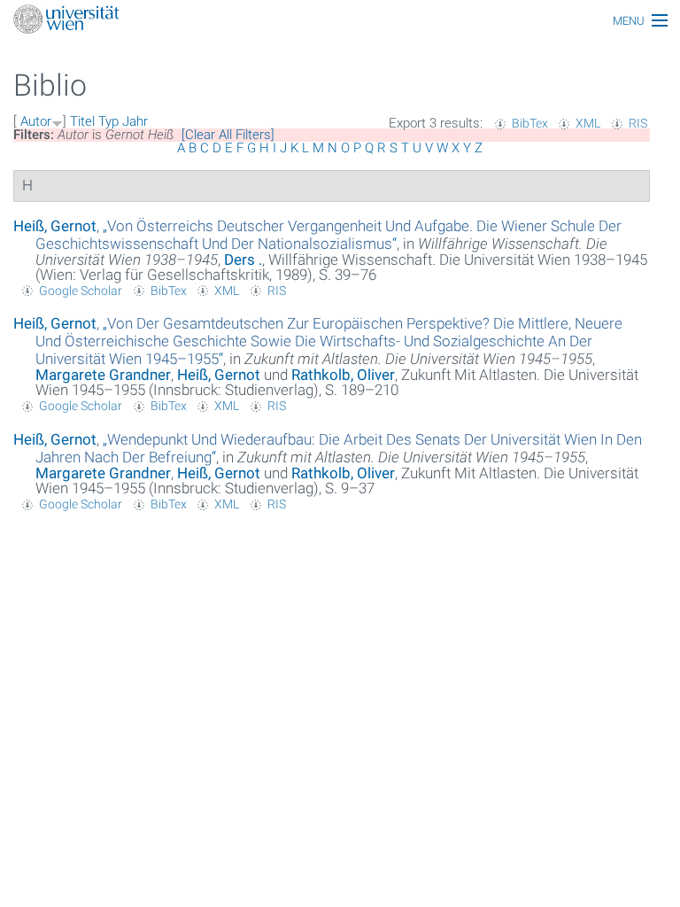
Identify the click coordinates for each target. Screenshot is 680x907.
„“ (328, 234)
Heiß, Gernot (55, 226)
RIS (638, 123)
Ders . (243, 259)
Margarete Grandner (103, 375)
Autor (35, 121)
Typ (108, 121)
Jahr (135, 121)
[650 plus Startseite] (340, 21)
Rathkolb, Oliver (343, 375)
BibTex (530, 123)
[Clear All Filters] (228, 135)
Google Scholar (80, 290)
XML (588, 123)
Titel (82, 121)
